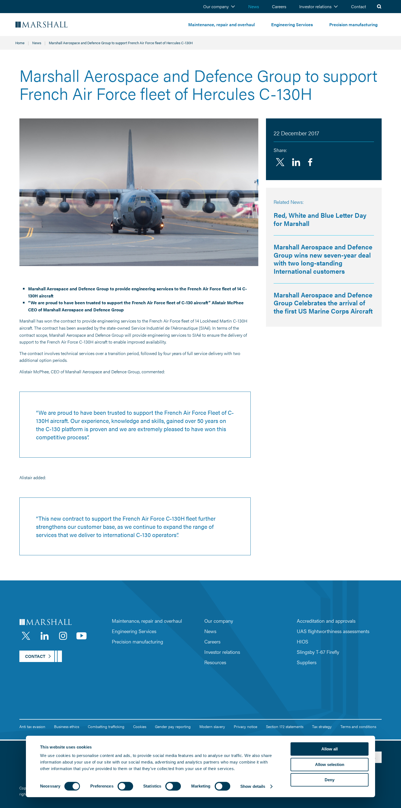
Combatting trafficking (106, 726)
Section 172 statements (284, 726)
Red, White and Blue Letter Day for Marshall (320, 219)
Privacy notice (245, 726)
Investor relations (315, 6)
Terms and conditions (358, 726)
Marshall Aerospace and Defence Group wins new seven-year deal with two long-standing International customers (323, 259)
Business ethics (66, 726)
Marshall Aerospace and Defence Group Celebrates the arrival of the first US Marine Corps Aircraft (323, 302)
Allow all (329, 749)
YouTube (81, 635)
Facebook (310, 162)
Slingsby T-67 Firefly (318, 651)
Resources (215, 662)
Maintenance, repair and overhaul (221, 24)
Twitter (280, 162)
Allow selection (329, 764)
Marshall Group (57, 25)
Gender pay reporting (173, 726)
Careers (279, 6)
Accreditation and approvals (326, 620)
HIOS (302, 641)
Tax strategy (322, 726)
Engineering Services (292, 24)
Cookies (139, 726)
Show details (252, 786)
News (253, 6)
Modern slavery (212, 726)
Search (379, 6)
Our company (216, 6)
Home (20, 42)
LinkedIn (44, 635)
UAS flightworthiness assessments (333, 631)
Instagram (63, 635)
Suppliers (306, 662)
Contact (358, 6)
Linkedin (296, 162)
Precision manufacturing (353, 24)
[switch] (125, 786)
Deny (329, 779)
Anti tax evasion (32, 726)
